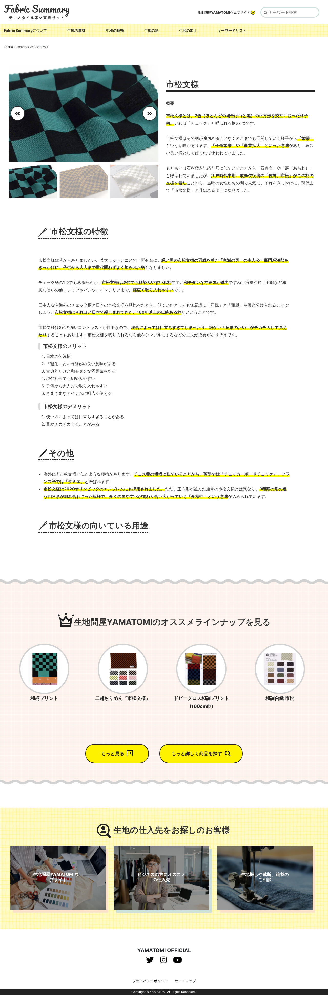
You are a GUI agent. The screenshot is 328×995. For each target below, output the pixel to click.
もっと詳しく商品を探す (196, 753)
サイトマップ (185, 981)
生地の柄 (151, 30)
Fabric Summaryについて (25, 30)
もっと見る (112, 753)
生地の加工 (188, 30)
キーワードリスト (232, 30)
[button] (152, 113)
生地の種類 (115, 30)
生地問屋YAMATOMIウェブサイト (224, 12)
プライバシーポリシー (150, 981)
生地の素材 (76, 30)
